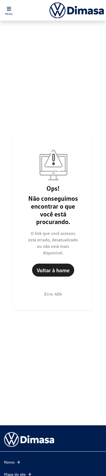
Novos (9, 462)
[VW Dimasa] (76, 10)
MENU (9, 13)
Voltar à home (53, 270)
